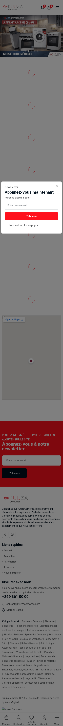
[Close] (57, 186)
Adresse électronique (17, 197)
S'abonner (31, 216)
